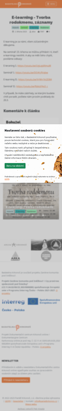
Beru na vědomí (15, 165)
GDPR (7, 179)
